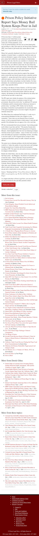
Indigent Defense (26, 32)
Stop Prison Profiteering (21, 513)
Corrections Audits (26, 433)
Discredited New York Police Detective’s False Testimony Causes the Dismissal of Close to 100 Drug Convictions (20, 395)
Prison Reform (18, 32)
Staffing (25, 448)
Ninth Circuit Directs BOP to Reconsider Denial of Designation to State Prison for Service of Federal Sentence (21, 285)
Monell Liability (28, 450)
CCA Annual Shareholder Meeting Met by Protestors (19, 217)
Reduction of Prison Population (12, 465)
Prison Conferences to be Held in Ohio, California (18, 294)
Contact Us (18, 507)
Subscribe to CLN (21, 520)
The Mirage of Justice (11, 334)
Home (13, 497)
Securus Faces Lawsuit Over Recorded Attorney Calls (19, 200)
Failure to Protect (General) (17, 448)
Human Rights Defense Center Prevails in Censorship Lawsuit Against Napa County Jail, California (19, 370)
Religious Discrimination (10, 421)
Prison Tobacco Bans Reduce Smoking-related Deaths (19, 281)
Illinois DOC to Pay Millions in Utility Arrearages (18, 311)
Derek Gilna (18, 29)
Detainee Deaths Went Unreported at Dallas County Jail (20, 475)
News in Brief (9, 355)
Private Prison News (21, 525)
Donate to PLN (20, 523)
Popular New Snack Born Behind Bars (15, 208)
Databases (30, 477)
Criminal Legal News (18, 500)
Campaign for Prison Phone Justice (21, 502)
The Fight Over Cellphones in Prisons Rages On (18, 379)
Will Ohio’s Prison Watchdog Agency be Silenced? (18, 321)
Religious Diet (27, 421)
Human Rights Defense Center (20, 499)
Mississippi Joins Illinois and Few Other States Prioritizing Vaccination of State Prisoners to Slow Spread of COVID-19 (21, 406)
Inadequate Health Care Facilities (25, 463)
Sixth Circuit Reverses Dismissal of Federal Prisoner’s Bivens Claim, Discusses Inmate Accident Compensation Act (20, 242)
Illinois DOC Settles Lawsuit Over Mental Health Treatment (21, 223)
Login (16, 189)
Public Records (12, 435)
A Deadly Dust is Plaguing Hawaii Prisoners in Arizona (20, 231)
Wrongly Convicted (17, 504)
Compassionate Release (14, 429)
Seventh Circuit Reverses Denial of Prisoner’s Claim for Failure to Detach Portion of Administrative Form (20, 337)
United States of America (24, 34)
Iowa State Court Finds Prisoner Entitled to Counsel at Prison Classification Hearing (19, 255)
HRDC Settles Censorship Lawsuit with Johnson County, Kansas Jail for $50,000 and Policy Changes (20, 387)
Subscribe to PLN (21, 518)
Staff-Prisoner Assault (25, 439)
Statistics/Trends (27, 427)
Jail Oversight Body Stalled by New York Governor (19, 431)
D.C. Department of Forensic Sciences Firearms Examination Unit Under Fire (18, 401)
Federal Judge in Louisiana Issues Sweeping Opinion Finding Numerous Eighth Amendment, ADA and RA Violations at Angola (19, 365)
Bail (31, 32)
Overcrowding (32, 454)
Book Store (19, 521)
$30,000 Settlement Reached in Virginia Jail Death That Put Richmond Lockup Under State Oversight (21, 445)
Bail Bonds (10, 34)
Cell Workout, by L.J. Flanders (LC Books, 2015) (18, 350)
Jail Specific (15, 463)
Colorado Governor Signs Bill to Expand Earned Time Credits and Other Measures (20, 453)
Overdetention (4, 34)
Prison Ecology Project (21, 515)
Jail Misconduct (10, 32)
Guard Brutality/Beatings (24, 471)
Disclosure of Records (18, 485)
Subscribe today (7, 11)
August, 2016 (4, 30)
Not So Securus (9, 198)
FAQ (16, 509)
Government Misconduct (15, 433)
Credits (21, 456)
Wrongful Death (27, 485)
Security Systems (9, 485)
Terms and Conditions (21, 511)
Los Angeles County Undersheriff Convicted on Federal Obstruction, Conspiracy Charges (20, 308)
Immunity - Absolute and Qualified (17, 423)
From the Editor (9, 353)
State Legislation (20, 435)
